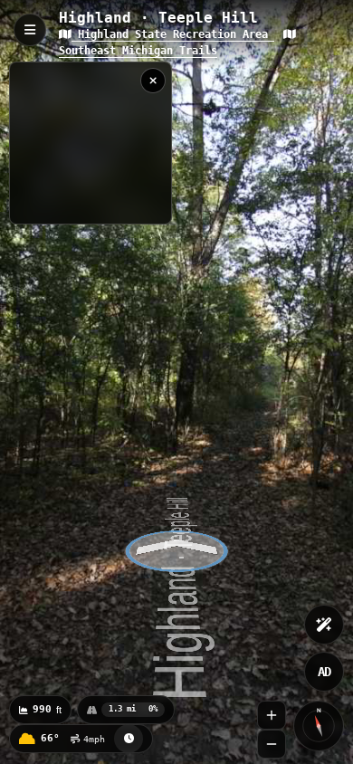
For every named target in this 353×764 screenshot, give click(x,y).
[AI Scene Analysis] (324, 625)
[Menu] (30, 30)
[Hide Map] (153, 80)
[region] (90, 143)
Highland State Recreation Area (173, 34)
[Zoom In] (271, 715)
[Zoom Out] (271, 744)
